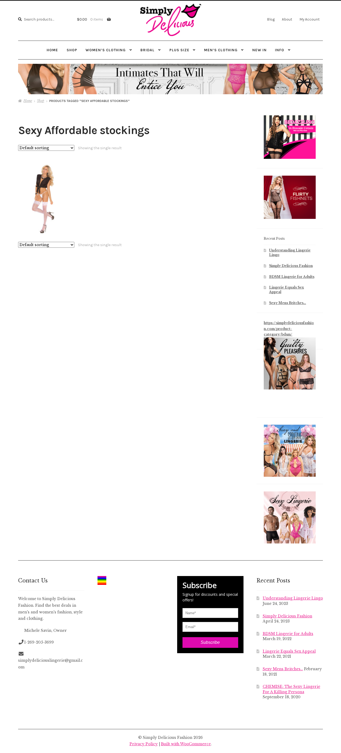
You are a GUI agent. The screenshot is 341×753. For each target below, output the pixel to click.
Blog (271, 19)
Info (279, 50)
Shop (72, 50)
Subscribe (210, 642)
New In (259, 50)
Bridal (147, 50)
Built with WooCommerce (186, 744)
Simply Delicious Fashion (291, 266)
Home (52, 50)
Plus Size (179, 50)
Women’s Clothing (106, 50)
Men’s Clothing (221, 50)
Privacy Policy (143, 744)
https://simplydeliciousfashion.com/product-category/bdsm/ (289, 328)
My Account (309, 19)
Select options (43, 198)
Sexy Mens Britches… (287, 303)
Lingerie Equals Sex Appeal (289, 651)
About (287, 19)
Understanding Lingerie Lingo (293, 598)
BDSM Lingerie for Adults (291, 277)
